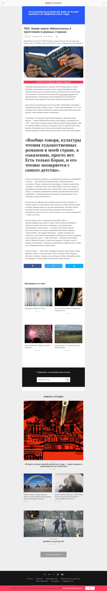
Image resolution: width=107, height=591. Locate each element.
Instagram (67, 82)
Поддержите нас (68, 581)
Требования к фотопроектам (70, 579)
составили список (66, 94)
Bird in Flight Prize (42, 581)
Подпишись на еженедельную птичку (53, 372)
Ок (90, 588)
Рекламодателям (51, 579)
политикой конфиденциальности (72, 588)
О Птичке (30, 579)
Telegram (59, 82)
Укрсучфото (55, 581)
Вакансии (39, 579)
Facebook (51, 82)
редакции (73, 585)
